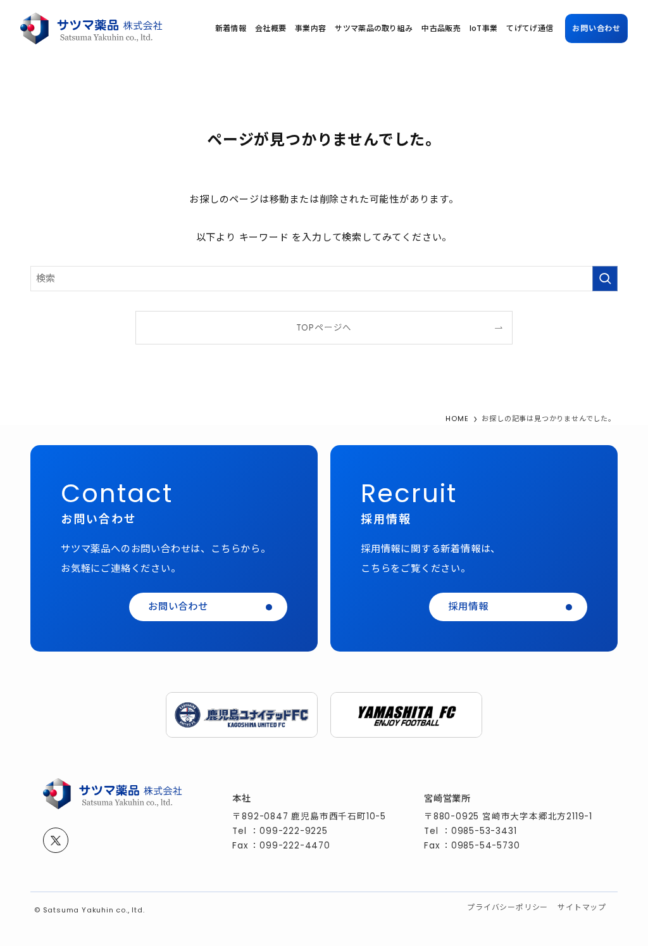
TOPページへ (324, 328)
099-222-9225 (293, 831)
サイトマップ (582, 907)
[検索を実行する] (605, 278)
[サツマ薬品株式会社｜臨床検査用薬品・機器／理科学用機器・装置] (91, 28)
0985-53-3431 (484, 831)
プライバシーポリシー (507, 907)
